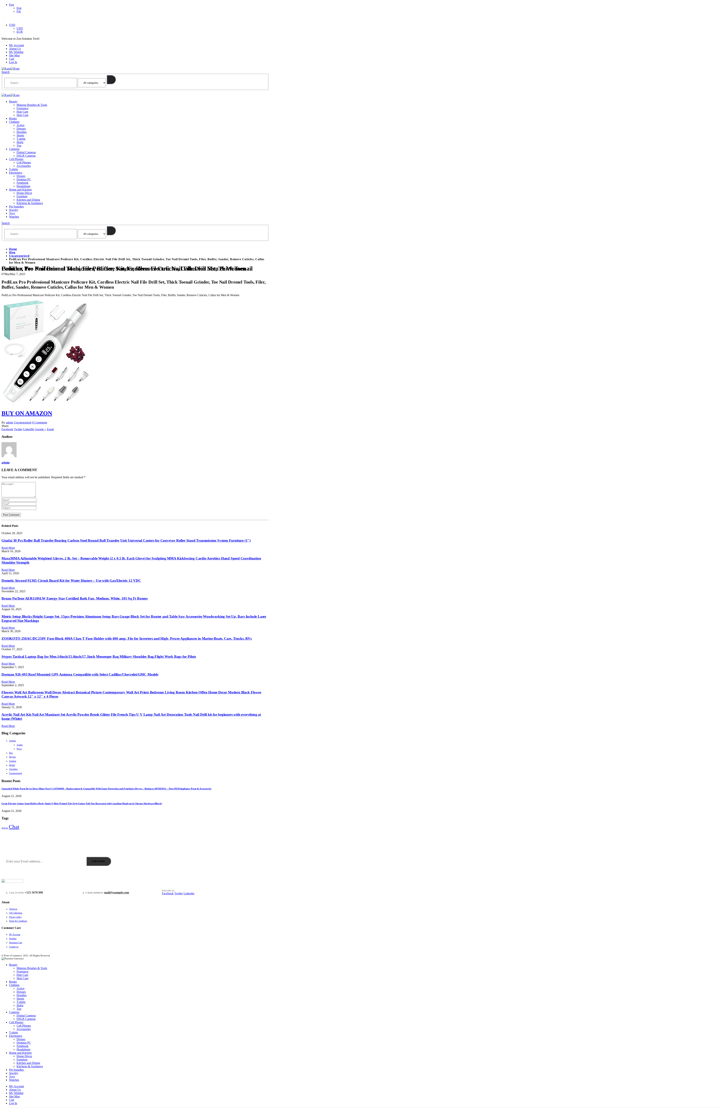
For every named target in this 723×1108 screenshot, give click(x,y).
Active (20, 125)
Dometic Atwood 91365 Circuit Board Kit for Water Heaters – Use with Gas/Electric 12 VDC (71, 581)
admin (9, 422)
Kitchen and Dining (28, 199)
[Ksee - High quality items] (11, 68)
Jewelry (13, 209)
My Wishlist (16, 52)
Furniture (22, 196)
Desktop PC (24, 179)
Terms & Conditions (18, 921)
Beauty (13, 101)
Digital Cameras (26, 152)
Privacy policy (15, 917)
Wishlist (12, 938)
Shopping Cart (15, 942)
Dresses (21, 128)
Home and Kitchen (20, 189)
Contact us (13, 946)
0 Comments (39, 422)
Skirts (20, 142)
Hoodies (22, 132)
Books (13, 118)
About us (13, 909)
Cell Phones (16, 159)
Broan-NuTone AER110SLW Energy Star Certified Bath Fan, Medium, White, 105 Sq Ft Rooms (75, 598)
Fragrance (22, 108)
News (19, 749)
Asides (20, 745)
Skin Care (22, 115)
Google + (40, 429)
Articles (12, 740)
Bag (11, 753)
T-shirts (21, 138)
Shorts (20, 135)
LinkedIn (28, 429)
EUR (20, 31)
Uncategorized (22, 422)
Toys (12, 213)
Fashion (12, 761)
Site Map (14, 55)
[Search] (111, 79)
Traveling (13, 769)
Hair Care (22, 111)
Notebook (22, 182)
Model (12, 765)
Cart (11, 58)
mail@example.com (116, 892)
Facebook (7, 429)
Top (19, 145)
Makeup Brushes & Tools (32, 104)
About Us (15, 48)
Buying (12, 757)
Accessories (24, 165)
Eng (11, 4)
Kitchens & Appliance (30, 203)
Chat (14, 827)
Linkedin (189, 893)
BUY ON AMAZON (27, 413)
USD (12, 25)
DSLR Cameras (26, 155)
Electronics (15, 172)
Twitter (18, 429)
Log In (13, 62)
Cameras (14, 149)
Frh (19, 11)
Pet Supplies (16, 206)
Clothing (14, 121)
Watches (14, 216)
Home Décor (24, 193)
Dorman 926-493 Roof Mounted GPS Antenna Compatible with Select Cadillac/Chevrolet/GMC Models (80, 674)
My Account (16, 45)
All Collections (15, 913)
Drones (21, 176)
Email (50, 429)
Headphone (23, 186)
